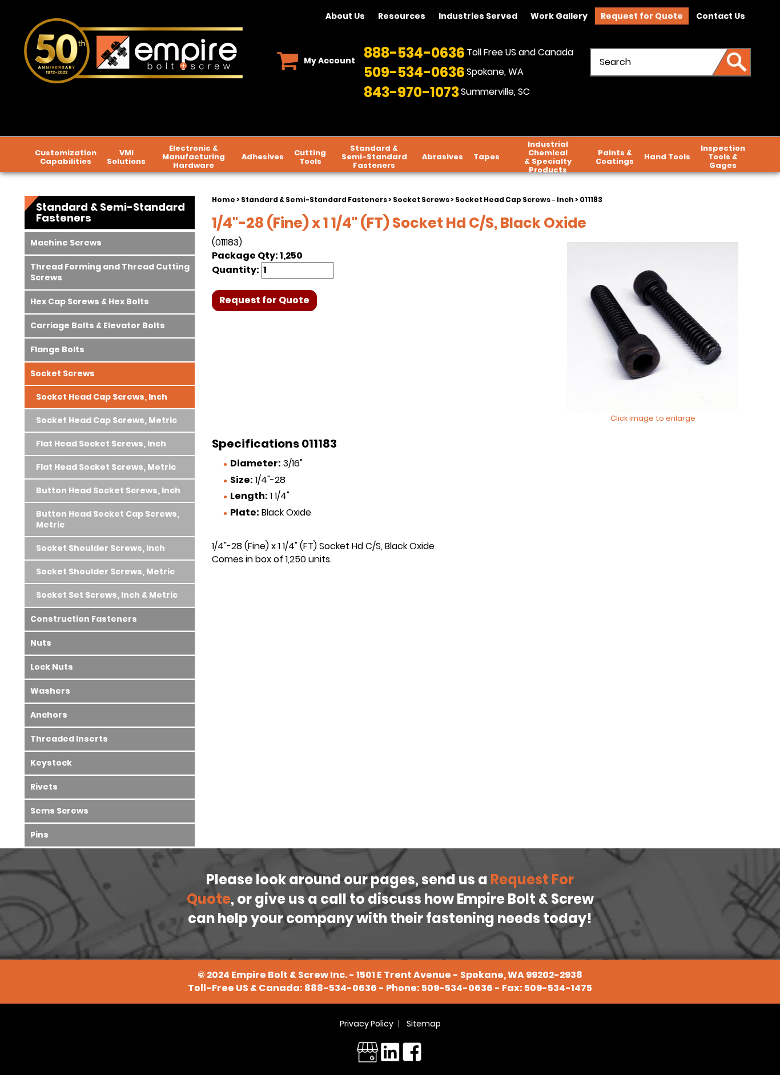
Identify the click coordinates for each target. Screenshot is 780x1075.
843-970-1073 (411, 92)
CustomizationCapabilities (66, 157)
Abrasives (442, 156)
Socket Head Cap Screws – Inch (514, 199)
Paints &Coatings (615, 157)
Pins (39, 834)
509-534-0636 (414, 72)
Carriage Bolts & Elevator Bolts (97, 325)
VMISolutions (126, 157)
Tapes (486, 156)
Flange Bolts (57, 349)
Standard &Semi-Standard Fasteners (374, 157)
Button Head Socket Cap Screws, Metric (107, 519)
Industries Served (478, 16)
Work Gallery (559, 16)
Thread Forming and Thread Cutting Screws (110, 272)
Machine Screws (66, 242)
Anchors (48, 714)
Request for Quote (642, 16)
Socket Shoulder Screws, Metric (105, 571)
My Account (329, 60)
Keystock (51, 762)
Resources (401, 16)
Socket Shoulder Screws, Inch (100, 548)
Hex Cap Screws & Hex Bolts (89, 301)
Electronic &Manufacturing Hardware (193, 157)
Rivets (44, 786)
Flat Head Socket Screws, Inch (101, 443)
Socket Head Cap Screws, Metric (106, 420)
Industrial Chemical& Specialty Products (548, 157)
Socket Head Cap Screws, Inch (101, 396)
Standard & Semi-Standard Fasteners (314, 199)
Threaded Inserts (69, 738)
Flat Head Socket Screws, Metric (106, 467)
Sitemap (424, 1023)
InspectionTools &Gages (723, 157)
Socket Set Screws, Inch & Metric (107, 595)
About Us (345, 16)
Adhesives (263, 156)
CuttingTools (310, 157)
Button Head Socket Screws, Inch (108, 490)
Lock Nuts (51, 667)
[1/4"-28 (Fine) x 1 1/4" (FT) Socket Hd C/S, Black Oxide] (652, 327)
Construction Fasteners (83, 619)
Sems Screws (59, 810)
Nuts (40, 643)
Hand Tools (667, 156)
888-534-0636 (414, 52)
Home (223, 199)
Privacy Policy (366, 1023)
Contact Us (720, 16)
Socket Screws (421, 199)
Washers (50, 690)
